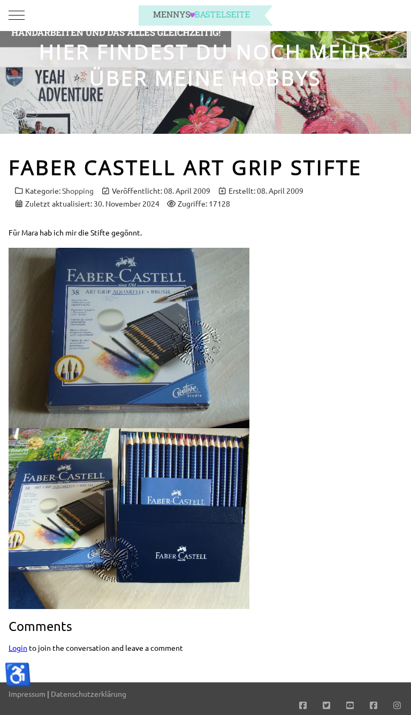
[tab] (199, 111)
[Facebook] (303, 704)
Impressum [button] (27, 693)
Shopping (78, 190)
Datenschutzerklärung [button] (88, 693)
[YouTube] (350, 704)
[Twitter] (326, 704)
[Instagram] (397, 704)
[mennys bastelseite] (205, 15)
